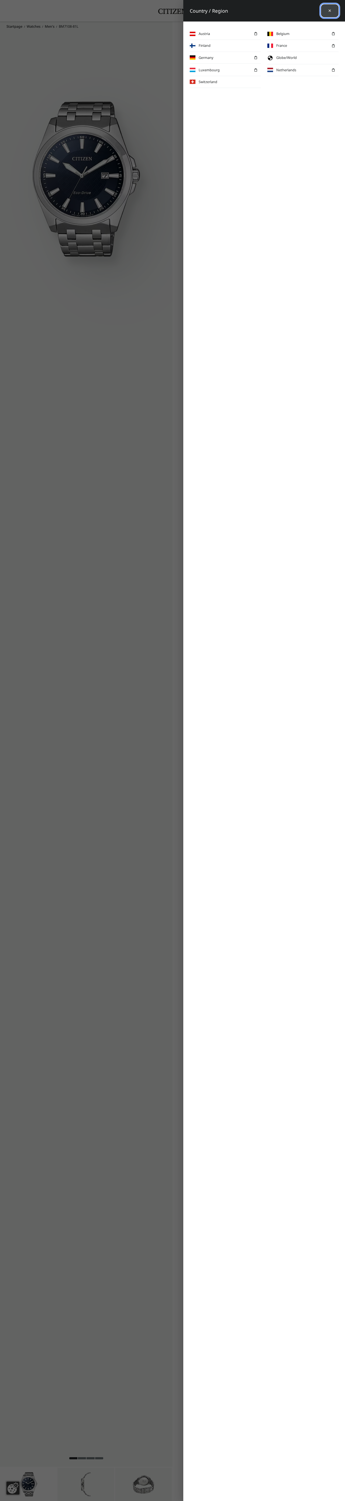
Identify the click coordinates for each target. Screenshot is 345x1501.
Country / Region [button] (209, 11)
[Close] (330, 10)
